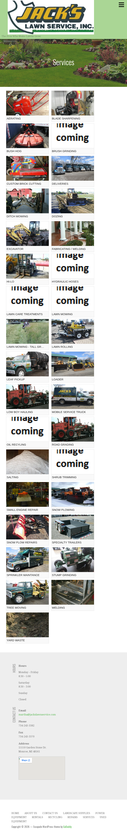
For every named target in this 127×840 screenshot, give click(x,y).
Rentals (37, 817)
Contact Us (50, 813)
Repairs (73, 817)
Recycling (55, 817)
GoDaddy (67, 827)
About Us (30, 813)
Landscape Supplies (76, 813)
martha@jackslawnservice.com (37, 714)
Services (88, 817)
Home (15, 813)
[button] (122, 5)
